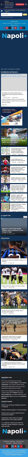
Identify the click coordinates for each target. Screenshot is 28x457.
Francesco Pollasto (6, 97)
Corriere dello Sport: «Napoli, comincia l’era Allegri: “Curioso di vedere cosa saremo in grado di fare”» (18, 150)
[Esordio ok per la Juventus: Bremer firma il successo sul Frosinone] (14, 300)
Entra (25, 14)
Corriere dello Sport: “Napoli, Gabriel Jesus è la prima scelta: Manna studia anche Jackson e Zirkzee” (18, 169)
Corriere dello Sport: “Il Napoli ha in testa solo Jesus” (18, 160)
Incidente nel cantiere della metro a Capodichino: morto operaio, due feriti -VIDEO (13, 94)
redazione (5, 144)
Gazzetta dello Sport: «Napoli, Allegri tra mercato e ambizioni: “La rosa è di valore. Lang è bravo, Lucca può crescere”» (18, 206)
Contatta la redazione (7, 23)
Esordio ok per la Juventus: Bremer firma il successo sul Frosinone (12, 311)
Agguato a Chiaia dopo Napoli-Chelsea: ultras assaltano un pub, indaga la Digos (12, 230)
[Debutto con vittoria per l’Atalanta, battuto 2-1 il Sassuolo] (14, 249)
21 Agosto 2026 (20, 162)
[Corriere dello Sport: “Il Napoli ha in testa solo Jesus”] (5, 160)
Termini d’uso (17, 23)
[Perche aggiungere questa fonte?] (26, 4)
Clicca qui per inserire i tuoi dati (7, 17)
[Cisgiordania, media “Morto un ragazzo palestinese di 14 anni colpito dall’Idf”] (14, 326)
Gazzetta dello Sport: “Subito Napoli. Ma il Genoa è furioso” (18, 178)
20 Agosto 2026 (20, 172)
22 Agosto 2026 (20, 154)
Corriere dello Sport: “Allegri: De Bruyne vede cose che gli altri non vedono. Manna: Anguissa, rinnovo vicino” (18, 187)
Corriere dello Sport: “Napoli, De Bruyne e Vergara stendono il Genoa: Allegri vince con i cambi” (14, 140)
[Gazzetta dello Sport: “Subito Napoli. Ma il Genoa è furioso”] (5, 179)
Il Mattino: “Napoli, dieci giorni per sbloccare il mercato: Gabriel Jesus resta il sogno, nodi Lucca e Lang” (18, 197)
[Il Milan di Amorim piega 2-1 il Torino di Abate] (14, 275)
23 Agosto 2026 (11, 144)
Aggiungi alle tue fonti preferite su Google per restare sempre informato (9, 4)
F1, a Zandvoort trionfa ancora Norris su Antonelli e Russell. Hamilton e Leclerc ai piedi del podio (13, 364)
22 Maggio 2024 (15, 97)
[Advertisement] (14, 53)
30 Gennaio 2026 (12, 233)
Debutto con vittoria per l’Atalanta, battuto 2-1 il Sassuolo (14, 260)
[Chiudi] (3, 4)
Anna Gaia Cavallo (6, 339)
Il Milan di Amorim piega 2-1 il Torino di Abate (13, 286)
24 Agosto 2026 (11, 262)
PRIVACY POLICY (14, 25)
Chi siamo (23, 23)
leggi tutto (4, 104)
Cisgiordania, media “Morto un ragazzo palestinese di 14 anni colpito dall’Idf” (11, 337)
